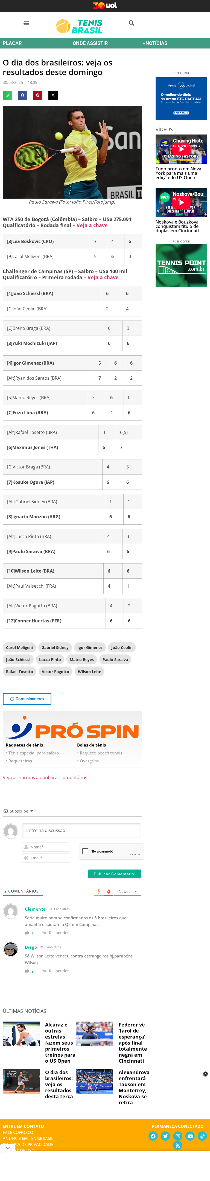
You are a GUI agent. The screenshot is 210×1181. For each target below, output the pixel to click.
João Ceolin (122, 647)
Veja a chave (92, 225)
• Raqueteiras (19, 760)
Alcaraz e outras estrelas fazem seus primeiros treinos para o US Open (60, 1042)
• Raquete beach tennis (99, 753)
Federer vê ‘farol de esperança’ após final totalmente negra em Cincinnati (133, 1042)
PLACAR (12, 43)
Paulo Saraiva (115, 659)
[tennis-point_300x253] (181, 285)
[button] (26, 22)
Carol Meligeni (19, 647)
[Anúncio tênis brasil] (181, 118)
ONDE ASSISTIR (90, 43)
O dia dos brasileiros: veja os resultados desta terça (59, 1084)
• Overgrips (88, 760)
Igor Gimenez (90, 647)
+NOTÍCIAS (155, 43)
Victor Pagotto (55, 671)
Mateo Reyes (82, 659)
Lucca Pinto (50, 659)
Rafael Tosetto (19, 671)
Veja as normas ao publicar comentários (45, 777)
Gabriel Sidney (55, 647)
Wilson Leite (89, 671)
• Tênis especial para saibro (32, 753)
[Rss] (177, 1145)
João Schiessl (18, 659)
